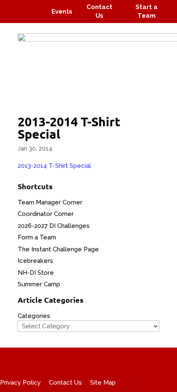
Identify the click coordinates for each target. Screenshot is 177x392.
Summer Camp (39, 284)
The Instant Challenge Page (58, 249)
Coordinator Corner (46, 214)
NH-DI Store (36, 272)
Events (61, 11)
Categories (34, 316)
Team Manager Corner (50, 202)
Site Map (103, 382)
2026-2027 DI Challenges (54, 226)
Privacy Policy (20, 382)
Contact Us (65, 382)
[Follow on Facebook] (15, 6)
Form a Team (37, 237)
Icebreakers (35, 260)
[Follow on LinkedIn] (35, 17)
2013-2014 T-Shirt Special (54, 165)
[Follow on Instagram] (31, 6)
